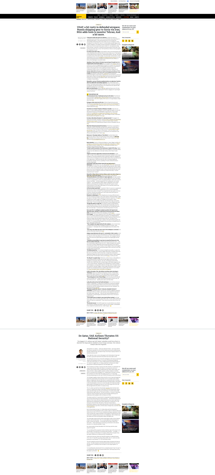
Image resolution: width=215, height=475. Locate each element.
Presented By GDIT (126, 58)
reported (97, 287)
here (102, 86)
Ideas (131, 17)
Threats (90, 17)
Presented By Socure (126, 431)
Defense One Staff (82, 38)
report (112, 212)
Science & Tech (110, 17)
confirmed (105, 73)
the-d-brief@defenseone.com (98, 139)
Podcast (111, 15)
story (97, 106)
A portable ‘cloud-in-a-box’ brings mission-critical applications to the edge (129, 55)
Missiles (115, 19)
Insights (117, 15)
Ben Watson (81, 37)
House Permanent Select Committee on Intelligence (99, 269)
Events (137, 17)
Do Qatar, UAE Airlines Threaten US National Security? (105, 312)
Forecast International (131, 15)
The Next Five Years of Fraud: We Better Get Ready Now (130, 70)
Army (119, 19)
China (103, 19)
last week (103, 76)
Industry (84, 19)
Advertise (122, 15)
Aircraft (98, 19)
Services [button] (118, 17)
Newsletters (105, 15)
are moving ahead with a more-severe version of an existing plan (104, 103)
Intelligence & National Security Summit (107, 57)
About (99, 15)
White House (91, 19)
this (104, 88)
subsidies (108, 388)
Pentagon (108, 19)
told (103, 275)
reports (114, 63)
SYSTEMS (126, 17)
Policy (96, 17)
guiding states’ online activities (101, 97)
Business (102, 17)
